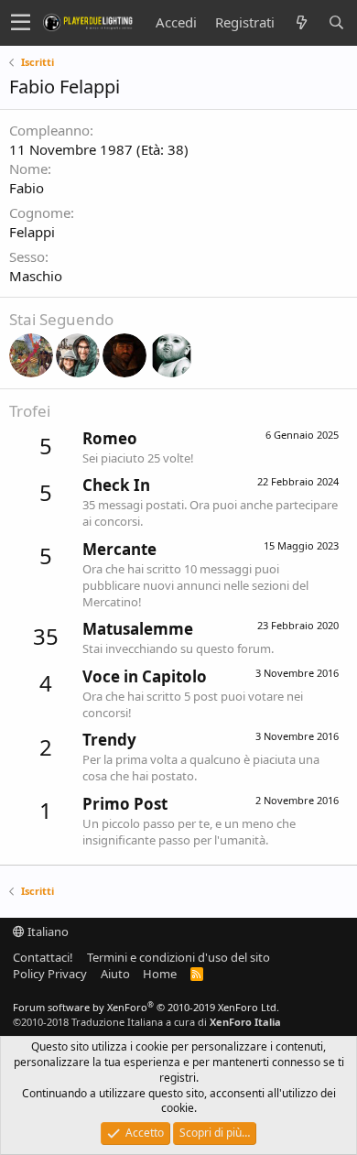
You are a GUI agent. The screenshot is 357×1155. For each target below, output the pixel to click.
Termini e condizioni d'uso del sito (178, 957)
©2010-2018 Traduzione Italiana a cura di (147, 1022)
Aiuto (115, 973)
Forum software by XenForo (146, 1007)
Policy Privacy (50, 973)
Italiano (47, 931)
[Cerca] (336, 22)
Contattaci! (43, 957)
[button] (21, 23)
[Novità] (301, 22)
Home (160, 973)
